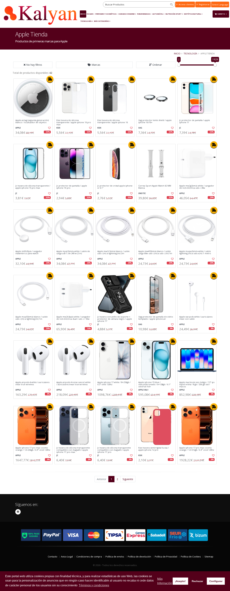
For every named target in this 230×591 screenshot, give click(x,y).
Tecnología (85, 21)
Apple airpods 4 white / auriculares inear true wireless (32, 383)
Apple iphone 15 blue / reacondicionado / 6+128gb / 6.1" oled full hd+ (154, 384)
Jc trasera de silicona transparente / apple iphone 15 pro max (32, 187)
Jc (180, 128)
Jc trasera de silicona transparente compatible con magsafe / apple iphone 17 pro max (73, 450)
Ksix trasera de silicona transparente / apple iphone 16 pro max (73, 122)
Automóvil (157, 14)
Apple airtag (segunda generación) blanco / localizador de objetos (32, 121)
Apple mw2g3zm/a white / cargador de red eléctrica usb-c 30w (196, 187)
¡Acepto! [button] (180, 581)
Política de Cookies (191, 556)
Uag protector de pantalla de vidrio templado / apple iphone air (155, 318)
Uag (140, 128)
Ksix (58, 128)
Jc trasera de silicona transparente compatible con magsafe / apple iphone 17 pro (114, 450)
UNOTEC (142, 193)
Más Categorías (101, 21)
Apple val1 (143, 390)
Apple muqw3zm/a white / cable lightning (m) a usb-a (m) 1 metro (195, 252)
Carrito (221, 14)
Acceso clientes (186, 4)
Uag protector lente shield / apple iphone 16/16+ (155, 121)
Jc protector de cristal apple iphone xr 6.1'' (114, 187)
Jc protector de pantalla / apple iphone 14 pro (71, 187)
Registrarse (204, 4)
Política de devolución (139, 556)
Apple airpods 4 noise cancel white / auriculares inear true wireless (73, 383)
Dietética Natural (192, 14)
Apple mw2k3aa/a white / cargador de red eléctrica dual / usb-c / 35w (73, 318)
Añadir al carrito (34, 139)
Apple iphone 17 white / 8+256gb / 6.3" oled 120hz (113, 383)
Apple (18, 128)
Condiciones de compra (89, 556)
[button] (94, 65)
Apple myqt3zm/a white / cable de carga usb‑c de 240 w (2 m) (73, 252)
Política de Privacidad (166, 556)
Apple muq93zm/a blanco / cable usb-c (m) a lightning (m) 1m (31, 318)
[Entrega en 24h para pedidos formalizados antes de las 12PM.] (50, 79)
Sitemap (208, 556)
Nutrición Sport (173, 14)
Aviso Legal (67, 556)
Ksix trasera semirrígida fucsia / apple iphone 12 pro (153, 449)
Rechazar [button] (197, 581)
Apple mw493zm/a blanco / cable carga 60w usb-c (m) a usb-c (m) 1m (155, 252)
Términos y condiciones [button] (94, 585)
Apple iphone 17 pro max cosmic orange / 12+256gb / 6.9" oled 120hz (32, 449)
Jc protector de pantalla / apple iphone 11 (194, 121)
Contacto (52, 556)
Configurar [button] (215, 581)
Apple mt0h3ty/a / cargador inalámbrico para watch (28, 252)
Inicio (83, 14)
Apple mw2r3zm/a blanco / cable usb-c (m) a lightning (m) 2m (113, 252)
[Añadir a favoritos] (49, 128)
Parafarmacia (143, 14)
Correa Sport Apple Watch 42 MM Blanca (154, 187)
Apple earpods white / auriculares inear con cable (195, 318)
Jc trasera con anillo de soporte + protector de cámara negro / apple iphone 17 (114, 319)
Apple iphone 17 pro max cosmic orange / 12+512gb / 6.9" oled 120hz (196, 449)
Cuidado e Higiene (126, 14)
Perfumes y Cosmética (105, 14)
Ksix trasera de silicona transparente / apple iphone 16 (112, 121)
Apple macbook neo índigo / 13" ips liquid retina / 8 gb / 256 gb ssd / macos (196, 384)
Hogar (90, 14)
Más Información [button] (164, 581)
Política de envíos (114, 556)
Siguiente (128, 479)
